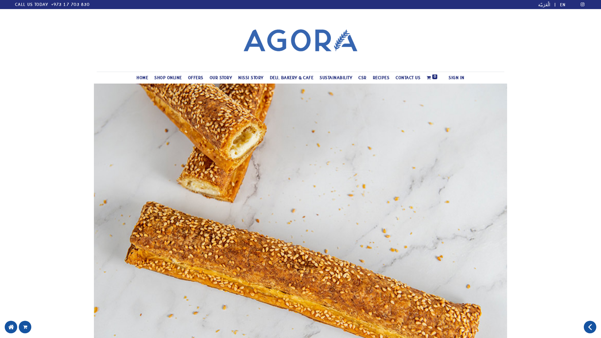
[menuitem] (142, 77)
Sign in (457, 78)
